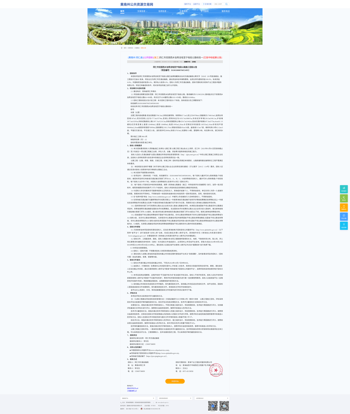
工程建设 (136, 48)
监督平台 (196, 4)
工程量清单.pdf (132, 391)
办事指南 (184, 11)
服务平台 (187, 4)
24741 (167, 405)
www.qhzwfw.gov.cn (163, 402)
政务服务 (343, 191)
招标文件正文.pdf (132, 388)
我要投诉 (343, 209)
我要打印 (187, 61)
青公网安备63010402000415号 (152, 409)
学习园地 (205, 11)
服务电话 (226, 11)
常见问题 (343, 218)
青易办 (344, 200)
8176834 (153, 405)
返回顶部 (343, 227)
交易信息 (141, 11)
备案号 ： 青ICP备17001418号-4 (129, 409)
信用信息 (162, 11)
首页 (122, 11)
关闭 (194, 61)
